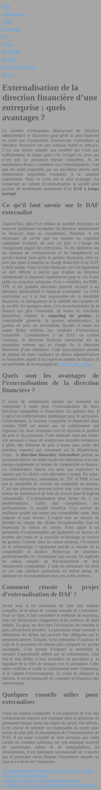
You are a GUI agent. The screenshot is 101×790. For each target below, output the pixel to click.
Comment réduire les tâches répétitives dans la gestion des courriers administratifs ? (47, 773)
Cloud (7, 44)
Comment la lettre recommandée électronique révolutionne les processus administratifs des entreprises (49, 783)
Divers (7, 74)
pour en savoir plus (75, 364)
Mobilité (9, 59)
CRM (7, 21)
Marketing (11, 51)
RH (5, 36)
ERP (6, 6)
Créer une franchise (18, 67)
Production (11, 29)
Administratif (13, 14)
